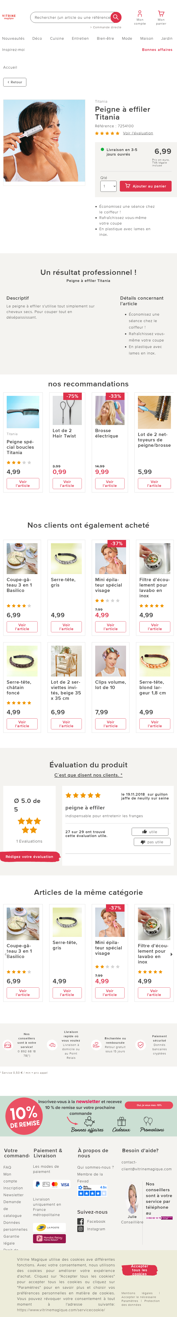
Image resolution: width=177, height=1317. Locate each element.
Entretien (80, 38)
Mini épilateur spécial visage (108, 585)
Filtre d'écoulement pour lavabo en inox (154, 588)
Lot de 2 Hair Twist (64, 433)
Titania (101, 101)
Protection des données (141, 1303)
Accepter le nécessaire (139, 1297)
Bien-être (105, 38)
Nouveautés (13, 38)
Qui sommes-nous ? (95, 1167)
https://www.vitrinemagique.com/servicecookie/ (61, 1310)
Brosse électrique (106, 433)
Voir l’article (23, 483)
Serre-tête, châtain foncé (19, 687)
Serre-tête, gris (63, 582)
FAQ (7, 1167)
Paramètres (130, 1301)
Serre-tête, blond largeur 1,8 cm (152, 687)
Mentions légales (137, 1293)
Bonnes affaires (157, 49)
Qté (103, 178)
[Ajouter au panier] (146, 178)
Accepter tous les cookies (139, 1270)
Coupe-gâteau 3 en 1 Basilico (19, 585)
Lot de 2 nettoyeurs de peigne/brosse (154, 440)
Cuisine (57, 38)
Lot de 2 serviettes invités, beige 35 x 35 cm (66, 690)
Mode (127, 38)
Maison (146, 38)
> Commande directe (106, 27)
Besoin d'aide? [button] (140, 1150)
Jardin (167, 38)
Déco (37, 38)
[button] (14, 1153)
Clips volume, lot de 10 (110, 685)
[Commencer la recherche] (116, 17)
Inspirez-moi (13, 49)
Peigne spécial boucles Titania (20, 447)
